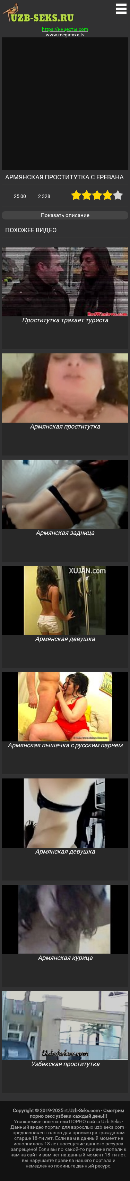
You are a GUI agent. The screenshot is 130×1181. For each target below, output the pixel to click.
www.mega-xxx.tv (65, 34)
